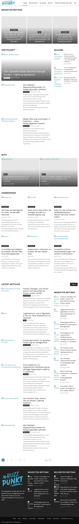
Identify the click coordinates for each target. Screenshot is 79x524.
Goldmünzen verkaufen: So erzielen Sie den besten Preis (39, 251)
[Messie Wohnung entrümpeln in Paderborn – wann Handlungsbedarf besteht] (11, 124)
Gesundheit (14, 29)
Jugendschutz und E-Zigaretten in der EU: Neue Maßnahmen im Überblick (37, 315)
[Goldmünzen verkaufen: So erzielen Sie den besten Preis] (39, 241)
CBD (39, 32)
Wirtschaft (33, 3)
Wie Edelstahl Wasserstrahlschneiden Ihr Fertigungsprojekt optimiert (34, 87)
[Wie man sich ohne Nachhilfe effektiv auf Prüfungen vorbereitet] (58, 81)
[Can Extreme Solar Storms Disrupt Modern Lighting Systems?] (26, 67)
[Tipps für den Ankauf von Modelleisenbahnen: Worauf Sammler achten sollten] (66, 202)
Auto (4, 154)
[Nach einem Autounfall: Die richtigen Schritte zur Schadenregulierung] (39, 202)
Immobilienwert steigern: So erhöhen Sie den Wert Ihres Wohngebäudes (12, 251)
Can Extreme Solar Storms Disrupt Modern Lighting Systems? (34, 400)
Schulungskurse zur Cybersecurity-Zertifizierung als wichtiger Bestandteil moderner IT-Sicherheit (68, 337)
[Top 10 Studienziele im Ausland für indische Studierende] (58, 71)
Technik (26, 374)
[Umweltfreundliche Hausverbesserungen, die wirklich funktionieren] (66, 241)
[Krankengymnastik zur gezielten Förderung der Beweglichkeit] (65, 30)
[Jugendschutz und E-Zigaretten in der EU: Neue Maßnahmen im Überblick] (39, 30)
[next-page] (41, 276)
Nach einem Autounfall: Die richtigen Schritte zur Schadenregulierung (39, 212)
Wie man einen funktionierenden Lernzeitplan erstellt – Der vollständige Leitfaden (70, 58)
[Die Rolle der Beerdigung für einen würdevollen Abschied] (13, 202)
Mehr (50, 3)
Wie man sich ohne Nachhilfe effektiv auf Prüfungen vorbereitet (70, 79)
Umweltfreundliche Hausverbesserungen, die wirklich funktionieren (64, 251)
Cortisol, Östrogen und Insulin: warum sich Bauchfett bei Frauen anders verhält (36, 291)
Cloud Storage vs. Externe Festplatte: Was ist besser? (68, 479)
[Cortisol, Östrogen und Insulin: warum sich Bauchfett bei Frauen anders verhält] (11, 294)
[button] (75, 3)
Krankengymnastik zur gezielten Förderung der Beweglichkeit (68, 324)
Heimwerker (8, 193)
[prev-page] (37, 276)
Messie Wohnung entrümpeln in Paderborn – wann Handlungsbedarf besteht (36, 121)
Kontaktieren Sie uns (63, 3)
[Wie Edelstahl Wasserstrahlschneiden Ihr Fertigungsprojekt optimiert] (11, 90)
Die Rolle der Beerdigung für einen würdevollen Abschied (11, 212)
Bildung (43, 3)
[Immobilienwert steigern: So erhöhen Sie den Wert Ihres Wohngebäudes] (13, 241)
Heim (25, 3)
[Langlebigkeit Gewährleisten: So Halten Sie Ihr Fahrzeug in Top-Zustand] (20, 172)
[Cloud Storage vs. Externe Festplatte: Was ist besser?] (56, 482)
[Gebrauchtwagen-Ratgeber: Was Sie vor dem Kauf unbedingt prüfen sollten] (59, 174)
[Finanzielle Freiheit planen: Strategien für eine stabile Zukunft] (56, 387)
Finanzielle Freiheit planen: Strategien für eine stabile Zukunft (67, 388)
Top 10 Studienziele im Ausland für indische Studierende (70, 69)
